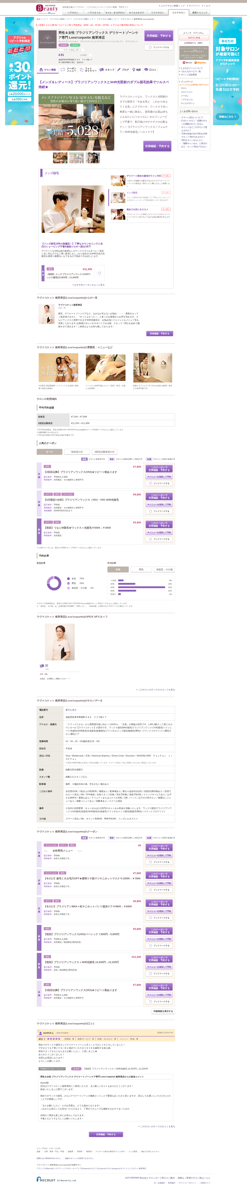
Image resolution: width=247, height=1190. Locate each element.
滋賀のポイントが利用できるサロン (79, 1158)
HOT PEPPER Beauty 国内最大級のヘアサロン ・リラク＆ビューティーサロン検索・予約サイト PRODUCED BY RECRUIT (47, 9)
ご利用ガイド (204, 1183)
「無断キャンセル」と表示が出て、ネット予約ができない (194, 145)
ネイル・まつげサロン (115, 12)
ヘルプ (207, 6)
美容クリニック (200, 12)
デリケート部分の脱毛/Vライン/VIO (110, 1151)
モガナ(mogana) (113, 1168)
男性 (141, 569)
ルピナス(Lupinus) (98, 1168)
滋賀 (38, 1151)
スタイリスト (187, 92)
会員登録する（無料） (194, 43)
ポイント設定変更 (189, 74)
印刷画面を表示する (163, 1011)
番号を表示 (71, 710)
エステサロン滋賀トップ (107, 19)
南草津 (89, 1151)
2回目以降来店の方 (105, 451)
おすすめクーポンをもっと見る (89, 285)
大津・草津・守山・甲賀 (54, 1151)
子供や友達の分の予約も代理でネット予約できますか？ (194, 135)
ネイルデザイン (188, 103)
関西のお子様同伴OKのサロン (49, 1158)
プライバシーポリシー (187, 1183)
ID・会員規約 (159, 1183)
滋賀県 (70, 1151)
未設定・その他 (164, 569)
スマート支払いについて (192, 117)
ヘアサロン (73, 12)
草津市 (79, 1151)
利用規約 (171, 1183)
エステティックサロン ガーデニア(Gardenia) (72, 1168)
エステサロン (178, 12)
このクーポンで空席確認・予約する (159, 468)
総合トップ (41, 19)
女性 (118, 569)
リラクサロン (157, 12)
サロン (184, 88)
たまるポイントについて (192, 68)
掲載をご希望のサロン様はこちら (194, 1178)
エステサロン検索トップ (173, 6)
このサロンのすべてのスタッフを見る (156, 689)
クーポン (185, 96)
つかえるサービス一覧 (191, 71)
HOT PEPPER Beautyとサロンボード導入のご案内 (150, 1178)
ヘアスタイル (94, 12)
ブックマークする (161, 47)
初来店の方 (77, 451)
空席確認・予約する (159, 35)
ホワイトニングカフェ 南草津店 (133, 1168)
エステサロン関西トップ (83, 19)
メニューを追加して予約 (160, 477)
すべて (49, 451)
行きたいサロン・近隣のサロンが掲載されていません (194, 122)
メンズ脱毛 (132, 1151)
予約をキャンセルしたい (192, 140)
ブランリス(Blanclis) (45, 1168)
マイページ (194, 6)
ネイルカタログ (136, 12)
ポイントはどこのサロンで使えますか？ (194, 129)
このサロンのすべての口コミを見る (157, 1126)
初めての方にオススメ (150, 1151)
